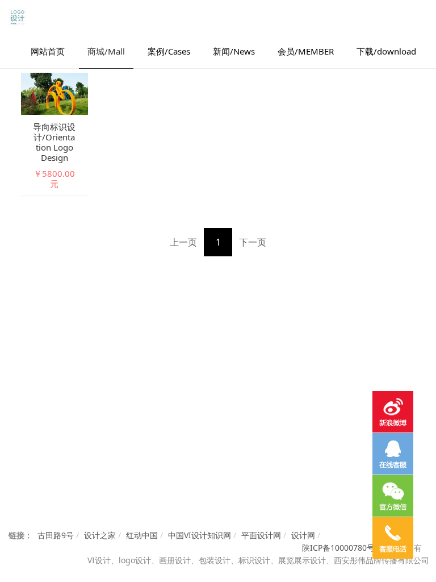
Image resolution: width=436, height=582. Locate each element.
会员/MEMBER (306, 51)
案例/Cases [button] (169, 51)
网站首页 (48, 51)
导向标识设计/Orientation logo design (54, 142)
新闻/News (234, 51)
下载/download (386, 51)
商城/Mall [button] (106, 51)
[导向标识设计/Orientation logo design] (54, 93)
